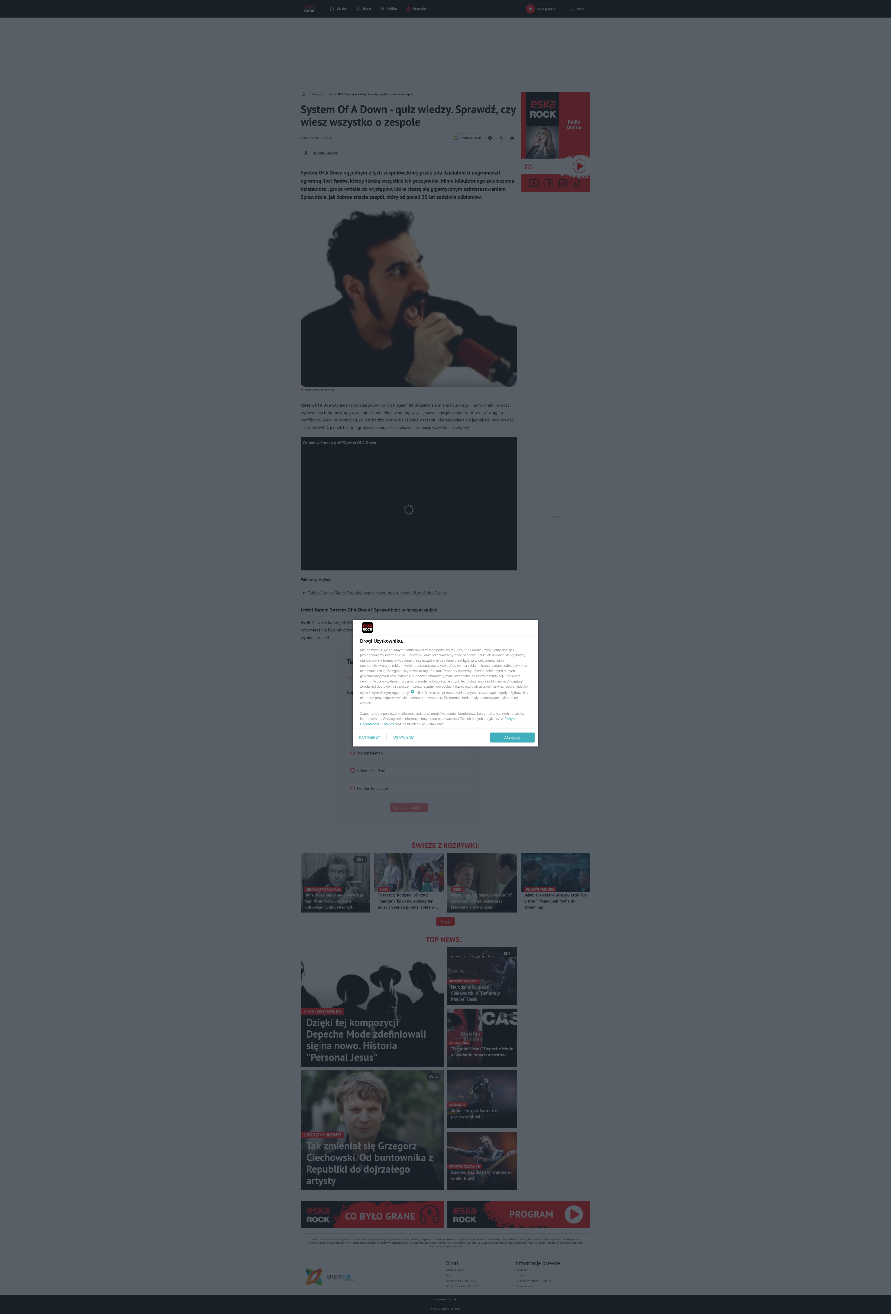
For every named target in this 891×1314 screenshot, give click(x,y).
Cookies (387, 724)
